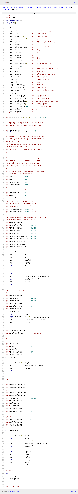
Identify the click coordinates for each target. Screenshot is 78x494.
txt (72, 491)
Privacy (13, 491)
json (75, 491)
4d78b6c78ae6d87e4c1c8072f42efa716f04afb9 (48, 7)
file (33, 13)
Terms (17, 491)
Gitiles (9, 491)
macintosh (5, 9)
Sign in (74, 2)
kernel (13, 7)
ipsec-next (29, 7)
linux (3, 7)
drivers (68, 7)
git (17, 7)
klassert (21, 7)
